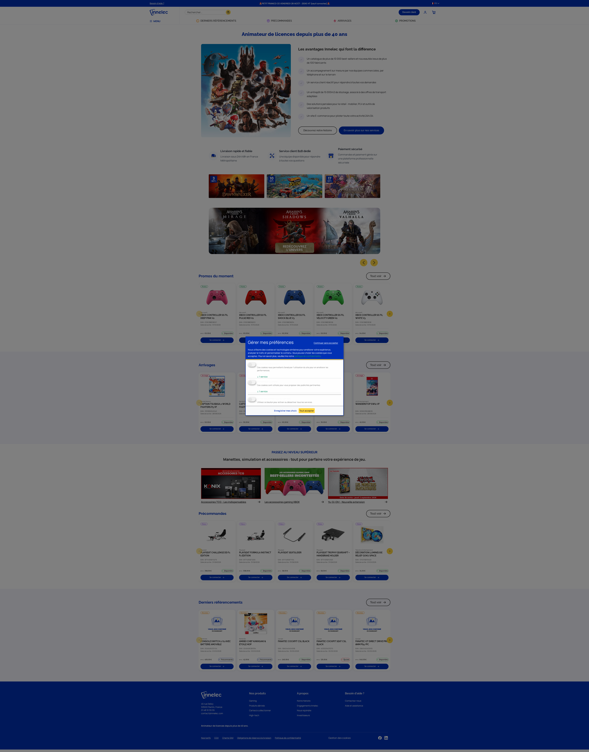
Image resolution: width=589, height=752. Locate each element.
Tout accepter (306, 410)
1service (262, 376)
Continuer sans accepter (326, 342)
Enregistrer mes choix (285, 410)
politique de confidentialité (307, 356)
